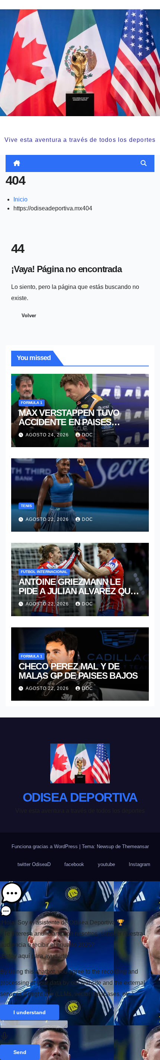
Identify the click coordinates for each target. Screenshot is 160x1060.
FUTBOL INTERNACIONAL (44, 572)
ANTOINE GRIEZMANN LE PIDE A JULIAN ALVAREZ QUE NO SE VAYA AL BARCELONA (77, 591)
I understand (29, 1012)
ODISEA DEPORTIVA (80, 125)
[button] (144, 163)
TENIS (26, 506)
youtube (106, 864)
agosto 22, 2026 (48, 519)
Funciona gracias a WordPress (45, 846)
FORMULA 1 (31, 403)
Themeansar (135, 846)
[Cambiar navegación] (81, 163)
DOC (87, 434)
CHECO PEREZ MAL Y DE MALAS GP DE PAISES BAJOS (78, 671)
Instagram (139, 864)
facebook (74, 864)
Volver (29, 315)
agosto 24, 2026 (48, 434)
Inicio (20, 199)
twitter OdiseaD (34, 864)
